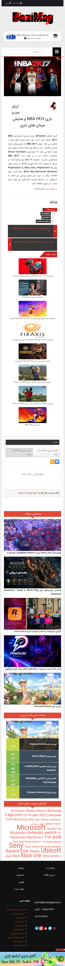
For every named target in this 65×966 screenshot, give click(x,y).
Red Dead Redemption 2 (27, 842)
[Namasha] (45, 928)
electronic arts (24, 819)
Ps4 (49, 837)
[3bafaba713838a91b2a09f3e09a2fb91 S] (33, 266)
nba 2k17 (46, 217)
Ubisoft (51, 851)
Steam (35, 851)
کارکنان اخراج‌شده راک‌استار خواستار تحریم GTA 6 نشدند (37, 631)
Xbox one (32, 856)
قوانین (21, 882)
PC (59, 833)
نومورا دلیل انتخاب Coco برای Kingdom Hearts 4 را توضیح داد (34, 553)
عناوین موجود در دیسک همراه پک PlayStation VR (31, 230)
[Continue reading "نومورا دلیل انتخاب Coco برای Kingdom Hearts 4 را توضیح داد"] (32, 535)
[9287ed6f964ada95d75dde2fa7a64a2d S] (33, 330)
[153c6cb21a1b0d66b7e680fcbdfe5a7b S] (33, 351)
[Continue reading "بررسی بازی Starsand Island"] (32, 688)
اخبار (47, 189)
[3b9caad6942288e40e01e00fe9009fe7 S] (33, 394)
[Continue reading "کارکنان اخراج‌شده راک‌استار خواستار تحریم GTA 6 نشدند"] (32, 613)
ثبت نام (16, 3)
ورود (7, 3)
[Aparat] (54, 928)
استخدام (20, 875)
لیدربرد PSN (49, 875)
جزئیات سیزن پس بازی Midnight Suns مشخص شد (32, 361)
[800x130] (32, 36)
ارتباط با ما (50, 868)
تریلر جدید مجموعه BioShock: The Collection (34, 242)
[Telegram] (37, 928)
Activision (18, 811)
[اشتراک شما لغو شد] (52, 462)
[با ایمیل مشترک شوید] (57, 462)
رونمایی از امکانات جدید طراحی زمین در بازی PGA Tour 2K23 (32, 403)
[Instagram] (41, 928)
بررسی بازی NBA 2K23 (32, 425)
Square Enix (18, 851)
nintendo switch (42, 833)
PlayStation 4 (35, 837)
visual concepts (43, 221)
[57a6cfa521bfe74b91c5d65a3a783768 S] (33, 415)
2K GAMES (45, 214)
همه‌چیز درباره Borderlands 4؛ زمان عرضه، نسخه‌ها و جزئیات (32, 276)
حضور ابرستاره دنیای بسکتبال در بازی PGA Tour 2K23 (32, 382)
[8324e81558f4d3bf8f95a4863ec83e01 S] (33, 309)
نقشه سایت (19, 889)
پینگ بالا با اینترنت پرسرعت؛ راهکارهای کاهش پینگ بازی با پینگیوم (33, 669)
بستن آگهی (60, 950)
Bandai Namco (36, 811)
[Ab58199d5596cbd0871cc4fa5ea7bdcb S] (33, 288)
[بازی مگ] (32, 18)
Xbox (17, 856)
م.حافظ (54, 189)
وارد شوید (36, 493)
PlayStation (18, 837)
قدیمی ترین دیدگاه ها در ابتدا (47, 452)
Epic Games (42, 820)
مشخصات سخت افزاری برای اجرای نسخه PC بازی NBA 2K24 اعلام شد (33, 318)
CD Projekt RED (34, 815)
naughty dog (54, 829)
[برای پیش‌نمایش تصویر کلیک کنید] (32, 76)
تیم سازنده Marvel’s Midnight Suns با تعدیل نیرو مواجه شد (32, 340)
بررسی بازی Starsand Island (47, 706)
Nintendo (18, 833)
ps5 (57, 837)
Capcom (14, 815)
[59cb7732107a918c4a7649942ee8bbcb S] (33, 373)
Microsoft (32, 828)
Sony (17, 846)
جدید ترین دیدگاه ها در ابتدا (21, 452)
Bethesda (54, 811)
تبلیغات (21, 868)
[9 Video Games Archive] (32, 959)
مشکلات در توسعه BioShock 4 (32, 297)
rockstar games (51, 842)
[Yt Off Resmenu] (57, 51)
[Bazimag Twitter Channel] (50, 928)
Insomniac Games (53, 822)
